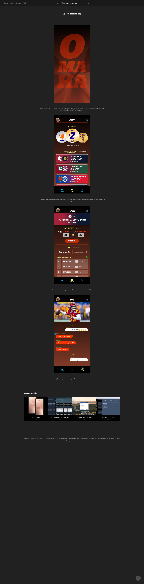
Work (24, 3)
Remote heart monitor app (12, 3)
